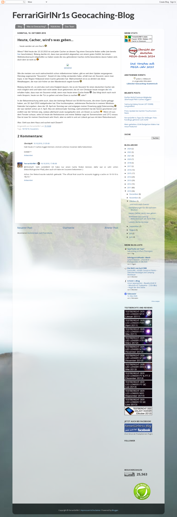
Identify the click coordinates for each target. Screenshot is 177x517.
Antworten (28, 155)
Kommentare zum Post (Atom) (40, 233)
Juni (131, 237)
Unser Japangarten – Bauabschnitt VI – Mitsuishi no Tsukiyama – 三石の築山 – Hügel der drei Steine (142, 285)
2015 (129, 173)
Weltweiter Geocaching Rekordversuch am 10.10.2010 (142, 218)
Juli (130, 233)
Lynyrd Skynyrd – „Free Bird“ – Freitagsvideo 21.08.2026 (139, 261)
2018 (129, 163)
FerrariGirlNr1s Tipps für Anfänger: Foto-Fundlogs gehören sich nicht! (140, 119)
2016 (129, 170)
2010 (129, 191)
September (134, 226)
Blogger (115, 510)
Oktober (133, 201)
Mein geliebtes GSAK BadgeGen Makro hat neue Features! (141, 125)
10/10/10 (68, 68)
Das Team (69, 26)
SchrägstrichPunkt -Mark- (139, 257)
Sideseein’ (131, 294)
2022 (129, 152)
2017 (129, 166)
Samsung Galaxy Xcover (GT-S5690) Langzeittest (138, 105)
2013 (129, 180)
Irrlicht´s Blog (133, 281)
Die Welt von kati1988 (137, 268)
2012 (129, 184)
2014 (129, 177)
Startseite (68, 227)
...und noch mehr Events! (139, 204)
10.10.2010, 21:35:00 (41, 143)
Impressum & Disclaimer (91, 510)
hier (19, 54)
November (134, 198)
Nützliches (55, 26)
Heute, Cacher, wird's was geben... (45, 40)
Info (110, 89)
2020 (129, 159)
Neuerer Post (24, 227)
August (132, 230)
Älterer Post (111, 227)
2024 (129, 149)
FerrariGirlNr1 (30, 163)
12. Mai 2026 (132, 296)
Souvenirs (34, 129)
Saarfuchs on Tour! (135, 249)
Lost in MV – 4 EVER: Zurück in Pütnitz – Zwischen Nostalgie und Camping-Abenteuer (142, 272)
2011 (129, 187)
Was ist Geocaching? (36, 26)
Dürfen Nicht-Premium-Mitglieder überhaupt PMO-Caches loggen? (138, 98)
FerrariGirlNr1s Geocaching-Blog (73, 15)
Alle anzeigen (156, 301)
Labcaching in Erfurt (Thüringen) (140, 251)
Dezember (134, 194)
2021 (129, 156)
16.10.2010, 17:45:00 (49, 163)
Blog (20, 26)
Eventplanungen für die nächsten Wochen (142, 209)
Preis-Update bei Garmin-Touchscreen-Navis (140, 112)
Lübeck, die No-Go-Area (138, 222)
